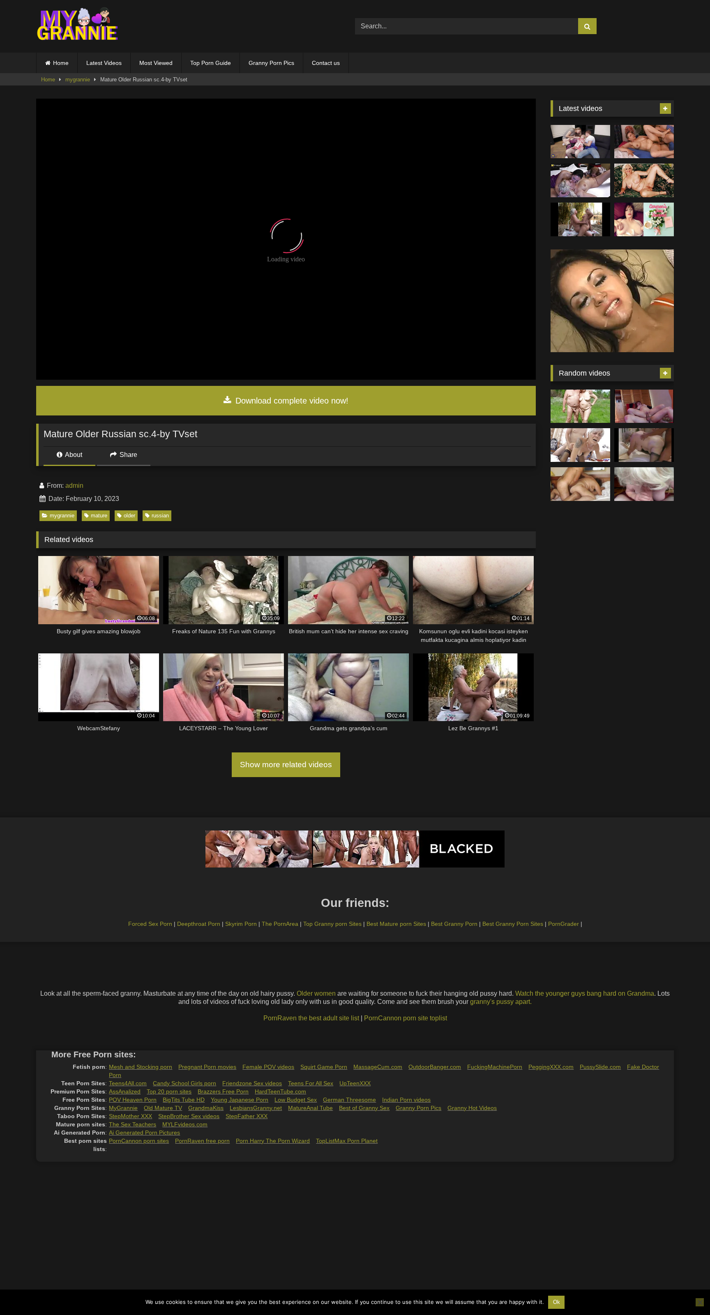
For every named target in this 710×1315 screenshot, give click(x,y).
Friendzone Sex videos (252, 1083)
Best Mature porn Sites (396, 923)
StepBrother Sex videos (188, 1116)
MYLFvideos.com (184, 1124)
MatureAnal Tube (310, 1108)
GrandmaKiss (206, 1108)
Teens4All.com (128, 1083)
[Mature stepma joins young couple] (580, 142)
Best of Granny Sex (364, 1108)
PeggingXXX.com (551, 1067)
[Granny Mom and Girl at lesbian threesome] (580, 180)
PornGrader (563, 923)
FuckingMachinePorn (494, 1067)
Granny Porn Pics (271, 63)
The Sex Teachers (132, 1124)
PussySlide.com (600, 1067)
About (73, 454)
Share (127, 454)
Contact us (326, 63)
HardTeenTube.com (280, 1091)
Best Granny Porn (454, 923)
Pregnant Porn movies (207, 1067)
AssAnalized (125, 1091)
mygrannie (77, 79)
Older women (316, 993)
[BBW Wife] (580, 484)
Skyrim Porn (241, 923)
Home (61, 63)
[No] (700, 1302)
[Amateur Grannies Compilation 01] (580, 406)
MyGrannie (123, 1108)
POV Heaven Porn (133, 1099)
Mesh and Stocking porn (140, 1067)
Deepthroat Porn (198, 923)
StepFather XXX (246, 1116)
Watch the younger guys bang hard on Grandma (584, 993)
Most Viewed (156, 63)
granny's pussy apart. (501, 1001)
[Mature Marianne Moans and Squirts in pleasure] (644, 180)
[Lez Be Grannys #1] (580, 219)
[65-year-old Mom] (644, 142)
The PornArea (280, 923)
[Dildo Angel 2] (644, 219)
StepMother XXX (130, 1116)
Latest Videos (104, 63)
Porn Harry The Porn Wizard (273, 1140)
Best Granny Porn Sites (512, 923)
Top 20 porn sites (169, 1091)
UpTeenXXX (355, 1083)
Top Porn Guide (210, 63)
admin (74, 485)
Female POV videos (268, 1067)
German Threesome (349, 1099)
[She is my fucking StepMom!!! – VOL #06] (644, 406)
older (129, 515)
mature (99, 515)
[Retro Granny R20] (644, 445)
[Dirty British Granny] (644, 484)
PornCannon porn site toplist (405, 1018)
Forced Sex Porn (150, 923)
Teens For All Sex (310, 1083)
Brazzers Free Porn (223, 1091)
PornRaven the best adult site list (311, 1018)
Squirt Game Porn (323, 1067)
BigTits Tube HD (184, 1099)
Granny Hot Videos (472, 1108)
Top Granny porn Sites (332, 923)
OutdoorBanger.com (434, 1067)
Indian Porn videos (406, 1099)
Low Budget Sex (295, 1099)
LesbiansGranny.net (256, 1108)
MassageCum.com (377, 1067)
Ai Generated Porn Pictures (144, 1132)
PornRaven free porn (202, 1140)
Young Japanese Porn (239, 1099)
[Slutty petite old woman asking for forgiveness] (580, 445)
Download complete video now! (290, 400)
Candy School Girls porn (184, 1083)
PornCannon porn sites (139, 1140)
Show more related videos (286, 764)
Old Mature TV (163, 1108)
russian (160, 515)
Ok (556, 1302)
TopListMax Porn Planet (347, 1140)
